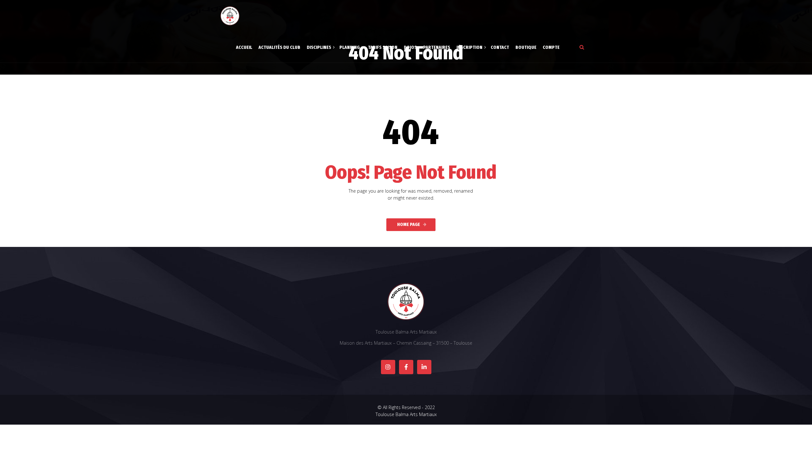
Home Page (408, 224)
